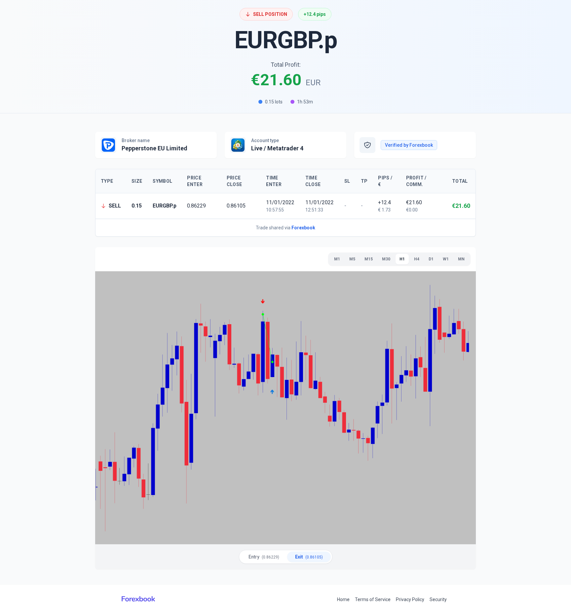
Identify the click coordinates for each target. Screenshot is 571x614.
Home (343, 599)
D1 (431, 259)
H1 (402, 259)
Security (438, 599)
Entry (263, 556)
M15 (368, 259)
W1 (446, 259)
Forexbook (303, 227)
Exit (309, 556)
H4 (416, 259)
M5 (352, 259)
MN (461, 259)
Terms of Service (373, 599)
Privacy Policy (410, 599)
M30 (386, 259)
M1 (337, 259)
